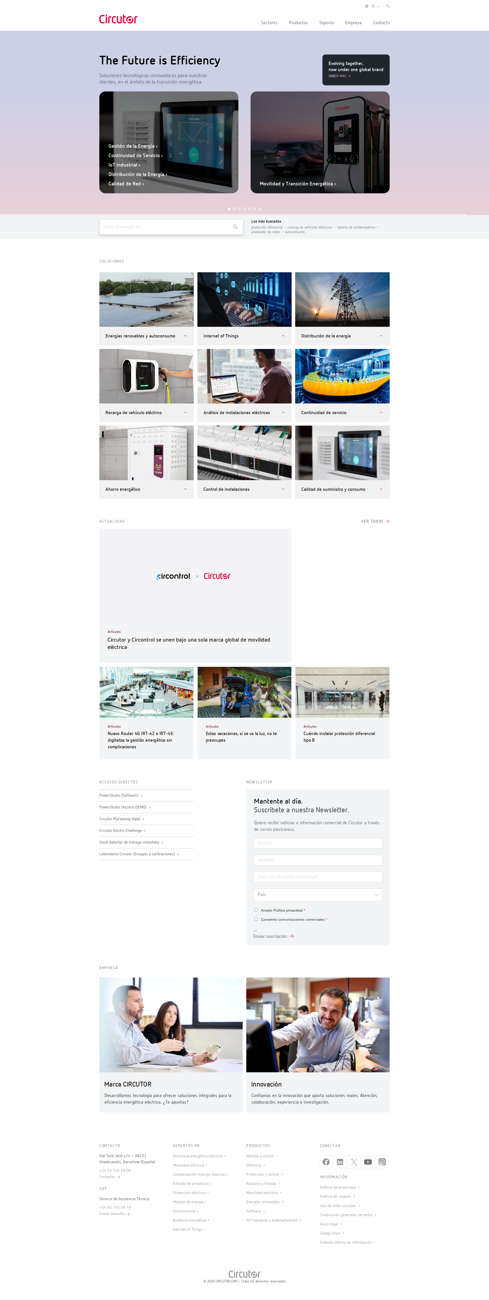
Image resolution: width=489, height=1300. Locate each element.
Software (254, 1211)
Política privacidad (288, 910)
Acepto (283, 910)
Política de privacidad (338, 1188)
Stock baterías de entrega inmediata (129, 843)
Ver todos (373, 522)
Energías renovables (263, 1202)
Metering (254, 1165)
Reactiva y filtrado (261, 1184)
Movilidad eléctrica (188, 1165)
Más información (261, 169)
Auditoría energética (190, 1220)
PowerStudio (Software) (119, 796)
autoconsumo (295, 232)
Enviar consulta (112, 1214)
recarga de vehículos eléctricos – (312, 227)
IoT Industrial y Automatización (272, 1220)
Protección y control (263, 1175)
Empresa (353, 23)
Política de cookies (336, 1197)
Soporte (326, 23)
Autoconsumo (184, 1211)
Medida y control (260, 1156)
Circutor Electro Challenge (121, 831)
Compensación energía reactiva (199, 1175)
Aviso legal (329, 1224)
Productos (298, 23)
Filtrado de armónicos (191, 1184)
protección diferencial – (269, 227)
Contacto (381, 23)
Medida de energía (188, 1202)
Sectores (269, 23)
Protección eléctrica (189, 1193)
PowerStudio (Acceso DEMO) (123, 807)
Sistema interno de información (346, 1243)
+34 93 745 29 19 (115, 1208)
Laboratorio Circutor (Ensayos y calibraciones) (137, 854)
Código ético (330, 1233)
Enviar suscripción (270, 936)
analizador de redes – (268, 232)
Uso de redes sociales (338, 1206)
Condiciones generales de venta (346, 1215)
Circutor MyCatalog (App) (120, 819)
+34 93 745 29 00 (115, 1171)
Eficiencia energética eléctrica (198, 1156)
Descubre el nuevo (323, 169)
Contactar (107, 1177)
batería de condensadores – (358, 227)
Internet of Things (187, 1230)
